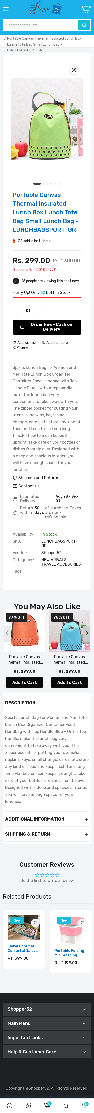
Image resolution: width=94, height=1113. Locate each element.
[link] (35, 923)
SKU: (17, 541)
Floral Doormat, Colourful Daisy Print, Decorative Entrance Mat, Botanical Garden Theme (23, 948)
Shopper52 (51, 552)
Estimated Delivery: (29, 498)
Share (22, 348)
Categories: (23, 560)
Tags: (18, 571)
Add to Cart (24, 682)
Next (85, 949)
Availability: (23, 534)
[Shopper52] (45, 9)
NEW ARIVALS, (54, 559)
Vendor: (20, 553)
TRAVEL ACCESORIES (61, 564)
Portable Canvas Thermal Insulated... (24, 659)
